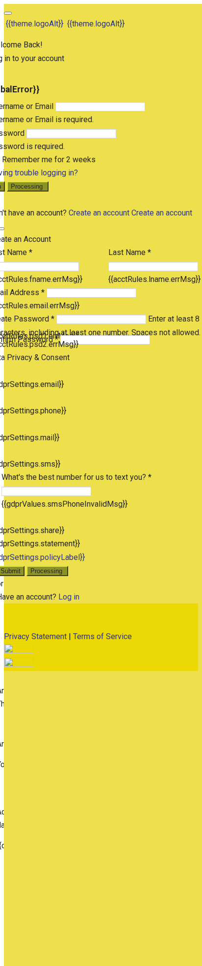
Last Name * (129, 252)
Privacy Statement (35, 636)
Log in (68, 596)
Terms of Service (102, 636)
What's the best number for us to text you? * (76, 477)
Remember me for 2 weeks (49, 159)
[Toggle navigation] (8, 13)
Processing (28, 186)
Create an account (99, 212)
